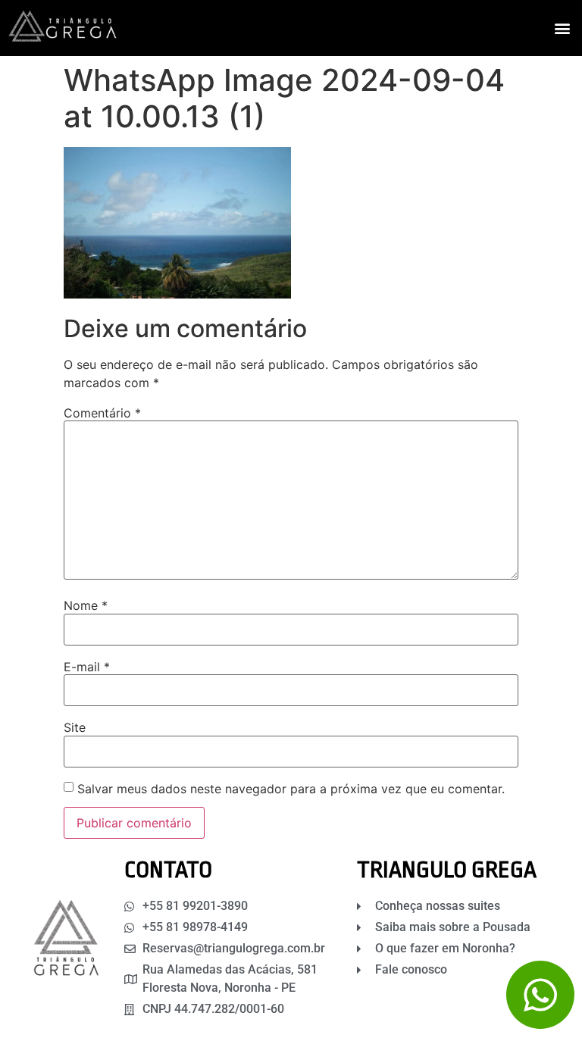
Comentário (102, 413)
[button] (561, 28)
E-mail (87, 667)
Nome (86, 605)
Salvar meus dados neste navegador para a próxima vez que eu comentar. (291, 789)
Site (75, 727)
